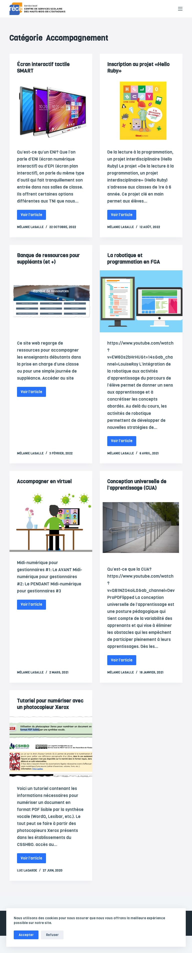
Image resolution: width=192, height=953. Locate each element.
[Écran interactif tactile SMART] (51, 110)
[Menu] (180, 9)
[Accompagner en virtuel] (51, 521)
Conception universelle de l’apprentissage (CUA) (136, 484)
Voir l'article (33, 213)
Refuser (52, 935)
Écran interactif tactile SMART (43, 67)
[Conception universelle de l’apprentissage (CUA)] (141, 527)
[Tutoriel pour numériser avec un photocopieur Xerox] (51, 747)
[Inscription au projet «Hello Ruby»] (141, 110)
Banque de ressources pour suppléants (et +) (48, 258)
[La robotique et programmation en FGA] (141, 301)
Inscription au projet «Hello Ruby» (138, 67)
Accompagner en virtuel (44, 481)
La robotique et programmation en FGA (133, 258)
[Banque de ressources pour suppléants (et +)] (51, 301)
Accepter (26, 935)
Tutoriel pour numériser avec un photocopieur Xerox (50, 704)
